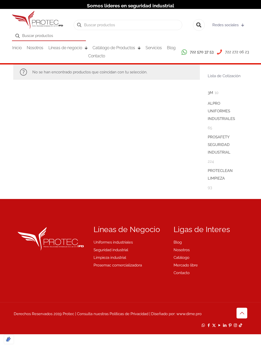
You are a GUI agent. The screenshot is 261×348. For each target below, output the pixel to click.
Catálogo (181, 257)
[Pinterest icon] (230, 325)
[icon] (240, 325)
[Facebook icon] (209, 325)
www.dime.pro (189, 314)
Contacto (182, 273)
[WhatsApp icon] (203, 325)
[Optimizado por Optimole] (9, 339)
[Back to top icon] (242, 313)
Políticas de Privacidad (129, 314)
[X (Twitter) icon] (214, 325)
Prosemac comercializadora (118, 265)
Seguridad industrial (111, 250)
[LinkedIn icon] (225, 325)
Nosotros (182, 250)
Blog (178, 242)
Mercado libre (186, 265)
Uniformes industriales (113, 242)
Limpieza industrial (110, 257)
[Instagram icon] (235, 325)
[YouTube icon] (219, 325)
